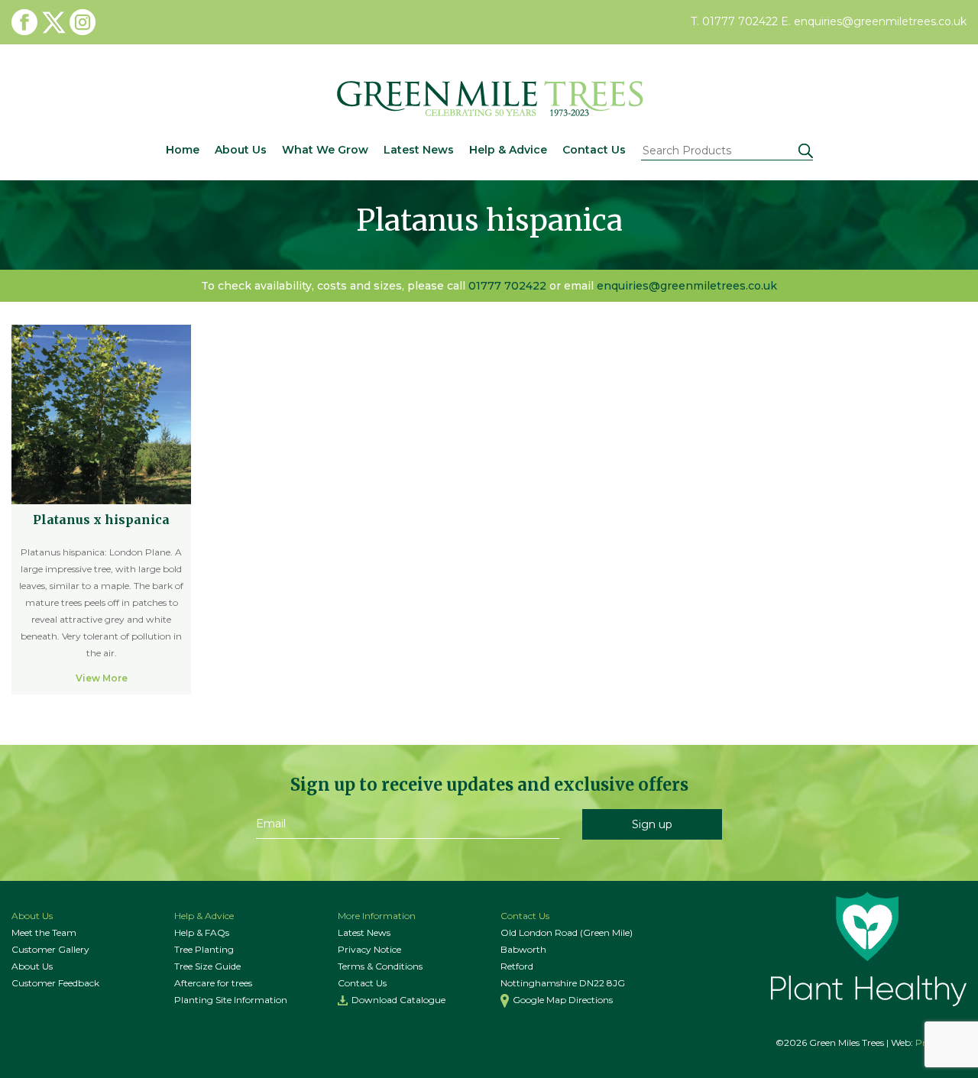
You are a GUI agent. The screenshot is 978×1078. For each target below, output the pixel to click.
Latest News (419, 150)
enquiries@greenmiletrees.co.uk (687, 286)
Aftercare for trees (213, 983)
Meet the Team (43, 932)
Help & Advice (508, 150)
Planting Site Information (230, 999)
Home (182, 150)
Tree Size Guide (207, 966)
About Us (241, 150)
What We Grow (325, 150)
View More (102, 678)
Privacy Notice (369, 949)
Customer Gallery (50, 949)
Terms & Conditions (380, 966)
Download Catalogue (398, 999)
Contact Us (594, 150)
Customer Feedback (55, 983)
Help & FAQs (201, 932)
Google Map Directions (563, 999)
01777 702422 (507, 286)
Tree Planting (204, 949)
